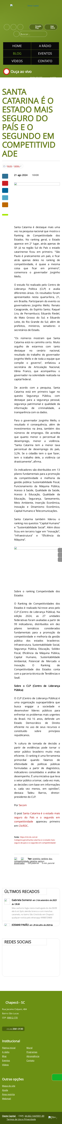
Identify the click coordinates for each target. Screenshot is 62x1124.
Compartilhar (5, 176)
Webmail (6, 1098)
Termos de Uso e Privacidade (21, 1119)
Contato (30, 1060)
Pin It (5, 183)
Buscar (43, 34)
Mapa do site (36, 77)
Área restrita (8, 1094)
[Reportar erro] (23, 858)
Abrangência (32, 1056)
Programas (31, 1051)
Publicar (5, 190)
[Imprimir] (16, 858)
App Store (52, 27)
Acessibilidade (9, 1103)
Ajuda (53, 77)
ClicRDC (23, 825)
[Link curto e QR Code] (9, 1115)
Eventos (6, 1060)
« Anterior (60, 559)
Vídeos (5, 1064)
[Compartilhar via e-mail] (5, 204)
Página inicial (8, 1047)
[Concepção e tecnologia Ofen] (54, 1117)
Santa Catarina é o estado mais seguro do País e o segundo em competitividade (37, 817)
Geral (17, 166)
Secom (23, 805)
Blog (9, 166)
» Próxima (60, 555)
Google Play (38, 27)
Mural (29, 1047)
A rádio (5, 1051)
